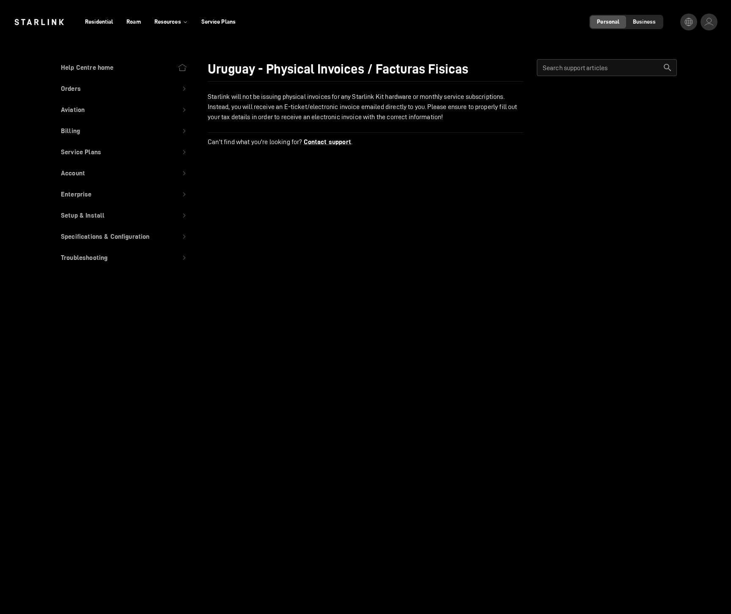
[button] (124, 89)
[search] (667, 67)
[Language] (688, 22)
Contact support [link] (327, 142)
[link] (39, 22)
